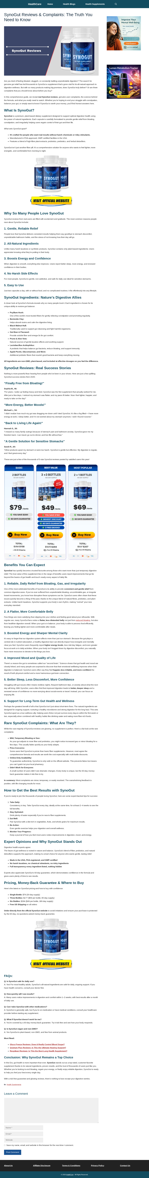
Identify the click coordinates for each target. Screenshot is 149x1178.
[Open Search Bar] (116, 4)
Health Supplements (95, 4)
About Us (8, 1166)
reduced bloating (83, 620)
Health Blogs (69, 4)
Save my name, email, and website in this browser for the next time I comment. (40, 1145)
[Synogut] (51, 200)
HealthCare (34, 4)
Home (50, 4)
